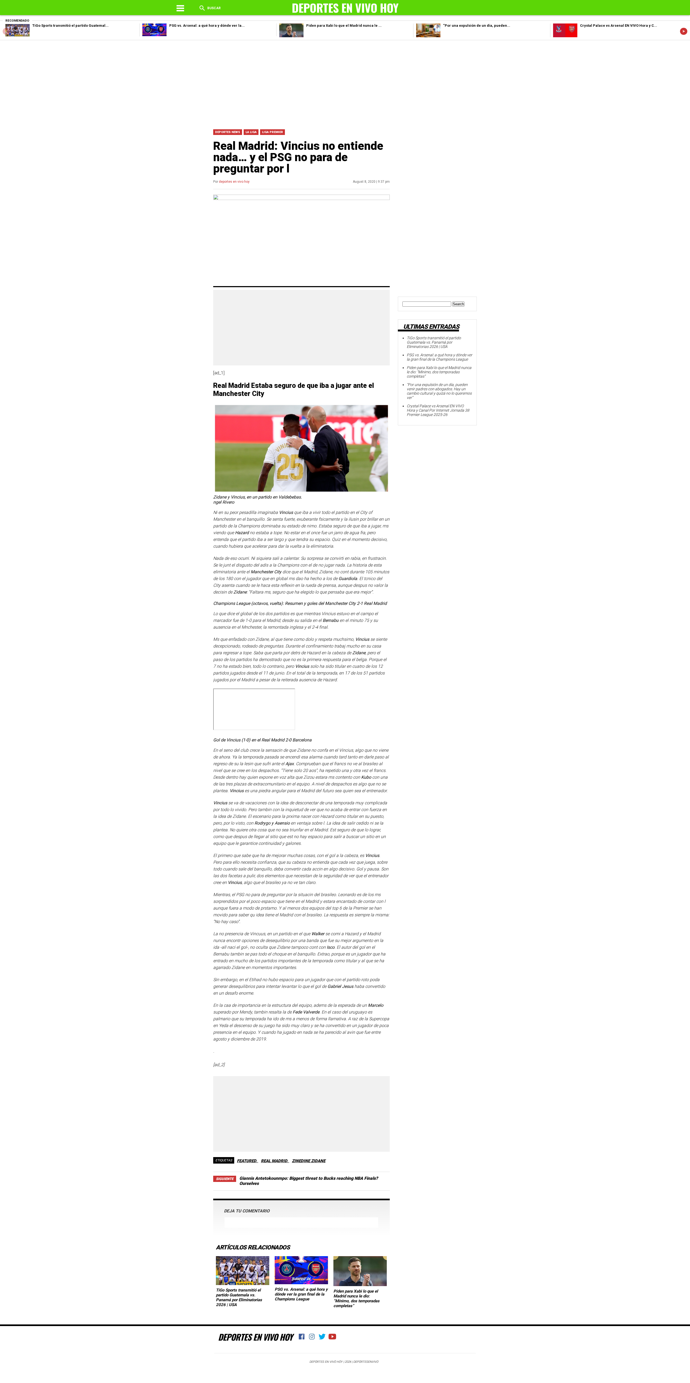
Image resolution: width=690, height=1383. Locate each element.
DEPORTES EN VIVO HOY (255, 1337)
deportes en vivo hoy (234, 182)
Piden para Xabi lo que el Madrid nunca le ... (344, 25)
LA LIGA (251, 132)
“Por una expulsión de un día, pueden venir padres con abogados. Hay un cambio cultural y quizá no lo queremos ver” (439, 391)
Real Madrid (274, 1160)
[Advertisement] (345, 83)
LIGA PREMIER (272, 132)
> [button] (683, 31)
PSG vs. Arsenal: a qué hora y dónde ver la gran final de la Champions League (301, 1294)
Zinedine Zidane (308, 1160)
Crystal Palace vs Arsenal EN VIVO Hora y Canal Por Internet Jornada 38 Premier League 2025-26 (438, 410)
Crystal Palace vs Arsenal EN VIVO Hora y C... (618, 25)
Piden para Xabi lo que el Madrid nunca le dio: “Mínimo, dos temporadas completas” (356, 1298)
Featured (246, 1160)
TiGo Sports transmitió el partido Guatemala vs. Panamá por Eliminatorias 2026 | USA (239, 1297)
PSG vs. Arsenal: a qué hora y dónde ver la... (207, 25)
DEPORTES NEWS (227, 132)
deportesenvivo (365, 1362)
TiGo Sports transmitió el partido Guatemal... (70, 25)
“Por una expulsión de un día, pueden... (476, 25)
